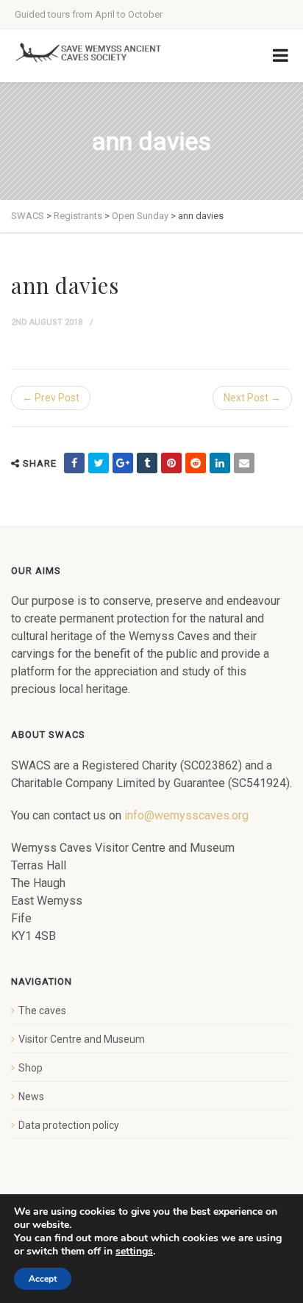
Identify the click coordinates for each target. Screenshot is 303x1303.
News (31, 1096)
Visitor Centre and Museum (81, 1039)
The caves (42, 1010)
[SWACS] (88, 53)
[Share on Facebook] (74, 463)
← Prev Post (50, 397)
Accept (43, 1279)
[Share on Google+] (123, 463)
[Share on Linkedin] (220, 463)
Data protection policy (68, 1125)
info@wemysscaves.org (186, 815)
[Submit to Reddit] (195, 463)
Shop (30, 1068)
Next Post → (252, 397)
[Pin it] (171, 463)
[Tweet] (98, 463)
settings (134, 1251)
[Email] (244, 463)
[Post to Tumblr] (147, 463)
